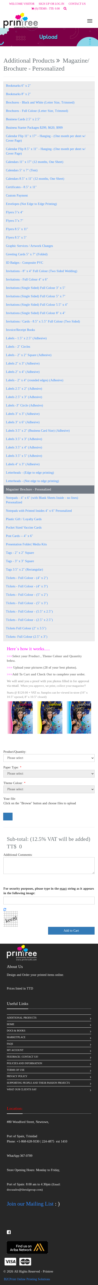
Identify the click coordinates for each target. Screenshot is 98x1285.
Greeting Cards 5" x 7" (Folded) (27, 254)
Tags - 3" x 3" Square (20, 561)
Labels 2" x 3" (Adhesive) (23, 363)
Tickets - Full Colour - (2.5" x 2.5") (29, 620)
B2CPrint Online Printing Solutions (27, 1279)
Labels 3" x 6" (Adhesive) (23, 422)
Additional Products (21, 1017)
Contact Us (77, 3)
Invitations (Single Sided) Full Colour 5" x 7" (35, 296)
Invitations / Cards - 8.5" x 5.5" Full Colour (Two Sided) (43, 321)
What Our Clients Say (22, 1089)
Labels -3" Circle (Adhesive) (24, 405)
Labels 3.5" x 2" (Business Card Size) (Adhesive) (38, 430)
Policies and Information (24, 1063)
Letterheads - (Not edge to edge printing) (32, 481)
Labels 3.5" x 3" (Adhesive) (24, 439)
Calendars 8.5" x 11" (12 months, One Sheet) (35, 178)
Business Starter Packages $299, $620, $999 (34, 127)
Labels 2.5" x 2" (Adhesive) (24, 388)
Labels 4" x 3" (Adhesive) (23, 464)
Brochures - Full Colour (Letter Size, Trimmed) (37, 111)
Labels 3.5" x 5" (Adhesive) (24, 456)
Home (10, 1024)
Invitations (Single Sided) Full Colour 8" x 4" (35, 313)
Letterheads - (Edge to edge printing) (30, 472)
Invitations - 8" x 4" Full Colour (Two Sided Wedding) (41, 271)
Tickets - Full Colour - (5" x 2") (27, 594)
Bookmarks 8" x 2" (18, 94)
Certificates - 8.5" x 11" (21, 187)
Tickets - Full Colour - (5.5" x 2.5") (29, 611)
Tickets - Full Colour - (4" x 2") (27, 578)
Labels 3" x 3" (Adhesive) (23, 414)
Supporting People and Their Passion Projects (38, 1082)
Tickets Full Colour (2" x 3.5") (26, 628)
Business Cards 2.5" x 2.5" (23, 119)
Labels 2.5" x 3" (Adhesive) (24, 397)
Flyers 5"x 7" (14, 220)
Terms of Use (16, 1069)
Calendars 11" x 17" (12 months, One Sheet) (34, 162)
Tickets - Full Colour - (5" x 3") (27, 603)
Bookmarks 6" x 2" (18, 85)
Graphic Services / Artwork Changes (29, 246)
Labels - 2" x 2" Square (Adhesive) (29, 355)
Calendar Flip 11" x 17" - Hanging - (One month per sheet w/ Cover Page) (45, 138)
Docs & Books (16, 1030)
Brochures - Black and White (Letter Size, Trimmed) (40, 102)
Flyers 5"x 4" (14, 212)
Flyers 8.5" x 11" (17, 229)
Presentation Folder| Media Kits (26, 544)
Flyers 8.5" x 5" (16, 237)
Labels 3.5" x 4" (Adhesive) (24, 447)
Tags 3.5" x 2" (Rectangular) (24, 569)
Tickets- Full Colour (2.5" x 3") (26, 636)
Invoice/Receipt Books (20, 330)
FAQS (10, 1043)
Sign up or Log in (51, 3)
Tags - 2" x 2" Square (20, 552)
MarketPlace (16, 1037)
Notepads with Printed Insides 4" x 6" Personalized (39, 510)
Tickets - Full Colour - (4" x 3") (27, 586)
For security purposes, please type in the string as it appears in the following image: (48, 891)
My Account (15, 1050)
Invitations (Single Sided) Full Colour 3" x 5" (35, 288)
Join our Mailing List (30, 1204)
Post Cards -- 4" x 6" (19, 536)
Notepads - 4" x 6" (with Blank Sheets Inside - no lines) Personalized (42, 500)
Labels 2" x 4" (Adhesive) (23, 372)
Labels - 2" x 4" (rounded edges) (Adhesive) (34, 380)
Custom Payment (17, 195)
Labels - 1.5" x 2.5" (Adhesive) (26, 338)
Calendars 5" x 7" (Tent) (22, 170)
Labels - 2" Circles (18, 346)
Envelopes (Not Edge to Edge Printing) (31, 204)
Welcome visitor (21, 3)
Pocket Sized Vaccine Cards (23, 527)
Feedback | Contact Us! (22, 1056)
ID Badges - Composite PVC (24, 262)
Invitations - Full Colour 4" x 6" (27, 279)
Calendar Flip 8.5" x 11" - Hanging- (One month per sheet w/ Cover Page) (45, 151)
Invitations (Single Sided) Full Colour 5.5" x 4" (37, 304)
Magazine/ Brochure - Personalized (28, 489)
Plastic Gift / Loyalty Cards (23, 519)
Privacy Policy (17, 1076)
